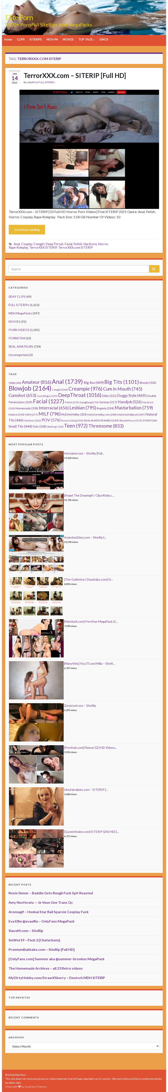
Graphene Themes (35, 1086)
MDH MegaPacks (20, 313)
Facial (68, 244)
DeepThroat (54, 244)
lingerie (105, 408)
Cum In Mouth (122, 388)
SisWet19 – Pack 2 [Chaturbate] (34, 940)
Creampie (85, 389)
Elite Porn (19, 17)
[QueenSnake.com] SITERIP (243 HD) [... (91, 831)
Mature (16, 414)
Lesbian (82, 407)
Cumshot (22, 395)
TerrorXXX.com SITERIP (75, 247)
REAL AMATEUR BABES (101, 420)
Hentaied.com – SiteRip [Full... (84, 453)
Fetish (78, 244)
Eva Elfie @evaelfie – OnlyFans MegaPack (42, 921)
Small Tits (20, 426)
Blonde (148, 382)
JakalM (31, 82)
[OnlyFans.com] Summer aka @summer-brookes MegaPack (57, 959)
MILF (49, 413)
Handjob (130, 402)
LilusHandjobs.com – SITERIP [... (86, 789)
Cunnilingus (47, 396)
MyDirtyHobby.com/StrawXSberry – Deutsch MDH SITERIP (57, 978)
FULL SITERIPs (46, 82)
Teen (76, 426)
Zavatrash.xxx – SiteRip (80, 705)
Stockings (55, 426)
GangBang (89, 402)
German (108, 402)
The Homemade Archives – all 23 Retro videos (46, 968)
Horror (103, 244)
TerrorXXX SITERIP (43, 247)
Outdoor (32, 420)
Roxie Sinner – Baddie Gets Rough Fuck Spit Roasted (51, 893)
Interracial (54, 407)
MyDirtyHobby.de (131, 414)
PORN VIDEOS (19, 330)
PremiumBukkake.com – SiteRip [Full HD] (42, 949)
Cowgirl (38, 244)
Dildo (109, 396)
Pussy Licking (72, 420)
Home (8, 39)
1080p (15, 382)
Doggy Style (131, 395)
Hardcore (90, 244)
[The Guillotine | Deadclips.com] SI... (88, 579)
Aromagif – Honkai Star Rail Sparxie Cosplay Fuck (49, 912)
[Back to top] (158, 1082)
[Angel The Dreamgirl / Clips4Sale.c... (89, 495)
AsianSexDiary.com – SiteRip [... (85, 537)
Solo (39, 426)
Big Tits (121, 382)
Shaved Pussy (130, 420)
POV (51, 419)
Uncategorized (19, 355)
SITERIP (150, 420)
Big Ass (94, 382)
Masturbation (134, 407)
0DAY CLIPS (17, 296)
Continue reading (27, 229)
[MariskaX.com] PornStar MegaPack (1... (91, 621)
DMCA (104, 39)
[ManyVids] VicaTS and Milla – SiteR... (89, 663)
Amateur (36, 382)
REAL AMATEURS (21, 346)
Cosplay (26, 244)
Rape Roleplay (18, 247)
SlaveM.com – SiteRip (26, 930)
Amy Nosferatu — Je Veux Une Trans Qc (41, 902)
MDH (31, 414)
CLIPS (21, 39)
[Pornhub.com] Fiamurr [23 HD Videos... (90, 747)
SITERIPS (35, 39)
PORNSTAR (17, 338)
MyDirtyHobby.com (102, 414)
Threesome (106, 426)
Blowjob (30, 388)
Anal (17, 244)
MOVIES (68, 39)
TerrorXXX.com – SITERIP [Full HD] (75, 75)
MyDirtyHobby (73, 414)
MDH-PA (52, 39)
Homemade (27, 408)
